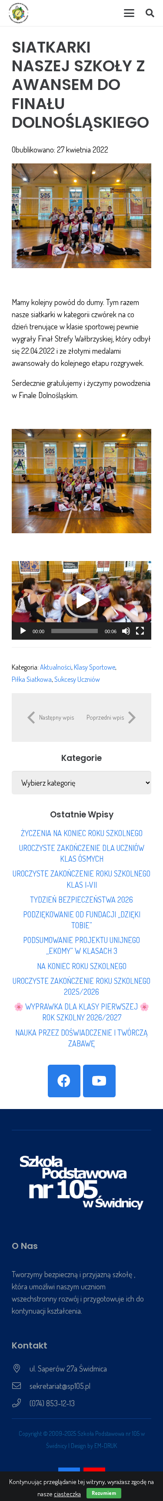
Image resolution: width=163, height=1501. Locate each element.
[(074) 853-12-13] (21, 1403)
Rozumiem (104, 1493)
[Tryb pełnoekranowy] (140, 631)
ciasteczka (67, 1494)
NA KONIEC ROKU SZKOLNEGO (81, 966)
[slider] (74, 631)
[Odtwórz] (23, 631)
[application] (81, 600)
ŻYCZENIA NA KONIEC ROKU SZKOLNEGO (82, 833)
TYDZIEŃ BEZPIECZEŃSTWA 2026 (81, 899)
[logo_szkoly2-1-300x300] (19, 13)
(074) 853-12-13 (52, 1403)
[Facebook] (64, 1081)
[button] (128, 13)
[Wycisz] (126, 631)
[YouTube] (99, 1081)
